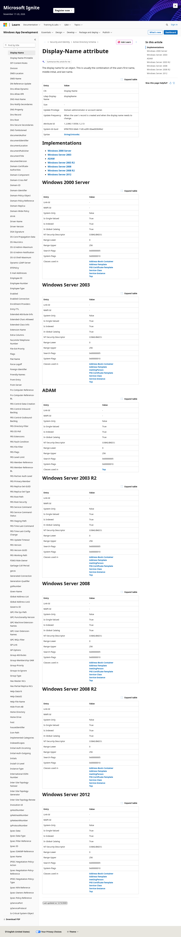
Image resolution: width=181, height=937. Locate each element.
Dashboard (170, 32)
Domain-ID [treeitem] (15, 185)
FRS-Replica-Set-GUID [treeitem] (20, 486)
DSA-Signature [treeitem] (17, 231)
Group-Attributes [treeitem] (18, 655)
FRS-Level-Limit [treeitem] (17, 457)
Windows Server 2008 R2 (158, 69)
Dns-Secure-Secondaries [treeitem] (21, 125)
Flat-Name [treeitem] (15, 359)
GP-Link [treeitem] (13, 644)
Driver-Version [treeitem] (17, 226)
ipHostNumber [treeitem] (17, 810)
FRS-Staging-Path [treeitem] (18, 521)
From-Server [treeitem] (16, 385)
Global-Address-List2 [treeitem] (20, 601)
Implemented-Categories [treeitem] (22, 737)
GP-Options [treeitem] (15, 650)
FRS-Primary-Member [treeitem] (20, 481)
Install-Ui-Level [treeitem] (17, 763)
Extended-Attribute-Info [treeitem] (21, 314)
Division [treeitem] (14, 68)
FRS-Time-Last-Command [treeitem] (22, 526)
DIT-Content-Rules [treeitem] (18, 63)
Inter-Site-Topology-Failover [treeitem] (19, 784)
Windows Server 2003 (157, 54)
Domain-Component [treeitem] (19, 175)
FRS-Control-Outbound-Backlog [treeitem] (21, 419)
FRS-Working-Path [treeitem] (18, 555)
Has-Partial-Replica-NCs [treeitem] (21, 686)
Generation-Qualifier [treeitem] (20, 581)
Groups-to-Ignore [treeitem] (18, 670)
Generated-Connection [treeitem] (21, 576)
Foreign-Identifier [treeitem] (18, 369)
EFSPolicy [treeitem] (14, 267)
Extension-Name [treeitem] (18, 329)
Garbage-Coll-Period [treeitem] (19, 565)
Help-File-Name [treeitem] (17, 701)
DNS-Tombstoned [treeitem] (18, 130)
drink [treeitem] (12, 216)
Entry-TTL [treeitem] (14, 309)
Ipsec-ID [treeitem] (14, 846)
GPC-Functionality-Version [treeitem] (22, 617)
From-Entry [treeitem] (15, 379)
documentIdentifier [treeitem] (19, 140)
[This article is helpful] (170, 83)
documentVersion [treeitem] (18, 161)
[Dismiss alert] (175, 5)
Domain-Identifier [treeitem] (18, 190)
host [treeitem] (12, 722)
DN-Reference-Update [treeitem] (20, 83)
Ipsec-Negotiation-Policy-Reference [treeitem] (22, 872)
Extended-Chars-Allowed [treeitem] (22, 319)
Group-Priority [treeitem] (17, 665)
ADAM (150, 58)
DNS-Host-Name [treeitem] (18, 99)
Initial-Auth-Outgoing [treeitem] (20, 753)
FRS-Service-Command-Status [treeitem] (21, 514)
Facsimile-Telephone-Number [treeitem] (20, 342)
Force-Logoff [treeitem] (16, 364)
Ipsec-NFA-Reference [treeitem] (20, 887)
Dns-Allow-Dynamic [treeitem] (19, 89)
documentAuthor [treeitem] (18, 135)
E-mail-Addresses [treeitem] (18, 273)
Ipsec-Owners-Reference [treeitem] (22, 892)
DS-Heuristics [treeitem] (16, 242)
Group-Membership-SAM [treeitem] (22, 660)
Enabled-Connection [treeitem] (19, 298)
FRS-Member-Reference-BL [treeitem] (21, 469)
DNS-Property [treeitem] (16, 109)
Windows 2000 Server (157, 51)
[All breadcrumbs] (44, 42)
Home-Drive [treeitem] (15, 717)
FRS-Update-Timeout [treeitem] (20, 539)
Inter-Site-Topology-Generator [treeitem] (19, 793)
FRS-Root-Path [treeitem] (16, 496)
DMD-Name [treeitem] (15, 78)
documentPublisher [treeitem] (19, 150)
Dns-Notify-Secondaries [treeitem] (21, 104)
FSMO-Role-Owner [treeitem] (19, 560)
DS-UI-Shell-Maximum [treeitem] (20, 257)
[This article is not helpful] (173, 83)
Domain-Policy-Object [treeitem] (20, 195)
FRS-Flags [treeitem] (14, 452)
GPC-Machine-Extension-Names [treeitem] (22, 624)
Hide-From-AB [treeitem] (16, 706)
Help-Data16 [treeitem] (16, 691)
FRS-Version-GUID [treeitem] (18, 550)
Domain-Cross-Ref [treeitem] (18, 180)
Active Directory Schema (84, 42)
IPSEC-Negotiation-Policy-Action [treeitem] (22, 863)
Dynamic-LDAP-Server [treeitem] (20, 262)
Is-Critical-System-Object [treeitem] (22, 913)
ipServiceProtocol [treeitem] (18, 908)
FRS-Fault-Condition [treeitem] (19, 441)
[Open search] (167, 24)
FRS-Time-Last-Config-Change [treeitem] (20, 533)
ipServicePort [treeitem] (16, 903)
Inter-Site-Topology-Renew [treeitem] (22, 799)
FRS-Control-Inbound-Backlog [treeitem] (20, 411)
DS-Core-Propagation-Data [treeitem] (22, 236)
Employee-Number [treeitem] (19, 283)
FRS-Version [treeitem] (15, 545)
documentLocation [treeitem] (19, 145)
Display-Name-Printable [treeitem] (21, 58)
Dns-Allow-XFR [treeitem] (17, 94)
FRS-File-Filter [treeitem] (16, 446)
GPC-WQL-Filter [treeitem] (17, 639)
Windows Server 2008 (157, 65)
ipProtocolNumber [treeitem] (19, 825)
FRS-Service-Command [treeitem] (21, 507)
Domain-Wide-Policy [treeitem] (19, 211)
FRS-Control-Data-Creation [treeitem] (22, 403)
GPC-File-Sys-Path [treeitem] (18, 612)
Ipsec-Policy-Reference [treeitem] (21, 898)
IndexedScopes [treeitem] (17, 743)
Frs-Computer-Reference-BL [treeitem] (22, 397)
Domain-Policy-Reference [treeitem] (22, 200)
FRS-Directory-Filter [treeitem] (19, 426)
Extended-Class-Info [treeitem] (19, 324)
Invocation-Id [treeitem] (16, 805)
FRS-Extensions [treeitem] (17, 436)
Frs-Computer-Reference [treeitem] (22, 390)
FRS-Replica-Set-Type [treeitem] (20, 491)
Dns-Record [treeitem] (15, 114)
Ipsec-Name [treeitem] (16, 856)
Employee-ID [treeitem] (16, 278)
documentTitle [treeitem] (17, 156)
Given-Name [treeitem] (16, 591)
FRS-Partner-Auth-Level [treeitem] (21, 476)
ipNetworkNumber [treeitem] (19, 820)
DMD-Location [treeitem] (16, 73)
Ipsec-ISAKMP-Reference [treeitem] (22, 851)
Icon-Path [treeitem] (14, 732)
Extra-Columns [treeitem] (17, 335)
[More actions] (136, 42)
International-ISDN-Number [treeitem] (19, 776)
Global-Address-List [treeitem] (19, 596)
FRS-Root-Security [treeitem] (18, 502)
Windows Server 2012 (157, 73)
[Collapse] (35, 39)
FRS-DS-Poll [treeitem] (15, 431)
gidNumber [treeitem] (15, 586)
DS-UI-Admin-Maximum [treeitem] (21, 247)
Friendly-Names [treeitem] (17, 374)
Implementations (155, 47)
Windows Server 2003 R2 (158, 62)
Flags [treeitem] (12, 354)
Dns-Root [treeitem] (14, 120)
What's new (155, 32)
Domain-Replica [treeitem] (17, 205)
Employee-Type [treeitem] (17, 288)
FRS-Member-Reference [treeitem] (21, 462)
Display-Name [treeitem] (17, 52)
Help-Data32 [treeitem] (16, 696)
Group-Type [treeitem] (15, 675)
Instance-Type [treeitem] (16, 768)
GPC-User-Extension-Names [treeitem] (20, 633)
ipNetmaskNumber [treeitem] (19, 815)
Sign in (174, 24)
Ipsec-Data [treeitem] (15, 830)
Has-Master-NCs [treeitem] (18, 681)
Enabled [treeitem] (14, 293)
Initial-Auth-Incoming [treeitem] (20, 748)
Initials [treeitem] (13, 758)
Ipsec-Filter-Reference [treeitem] (20, 841)
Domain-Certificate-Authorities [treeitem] (19, 168)
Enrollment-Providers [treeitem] (20, 304)
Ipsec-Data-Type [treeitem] (17, 835)
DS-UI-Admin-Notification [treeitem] (22, 252)
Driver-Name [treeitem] (16, 221)
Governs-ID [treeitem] (15, 607)
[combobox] (19, 45)
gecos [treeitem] (13, 570)
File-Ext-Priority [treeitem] (17, 348)
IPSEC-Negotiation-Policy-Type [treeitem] (22, 881)
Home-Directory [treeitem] (17, 712)
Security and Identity (60, 42)
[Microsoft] (5, 25)
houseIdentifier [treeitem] (17, 727)
